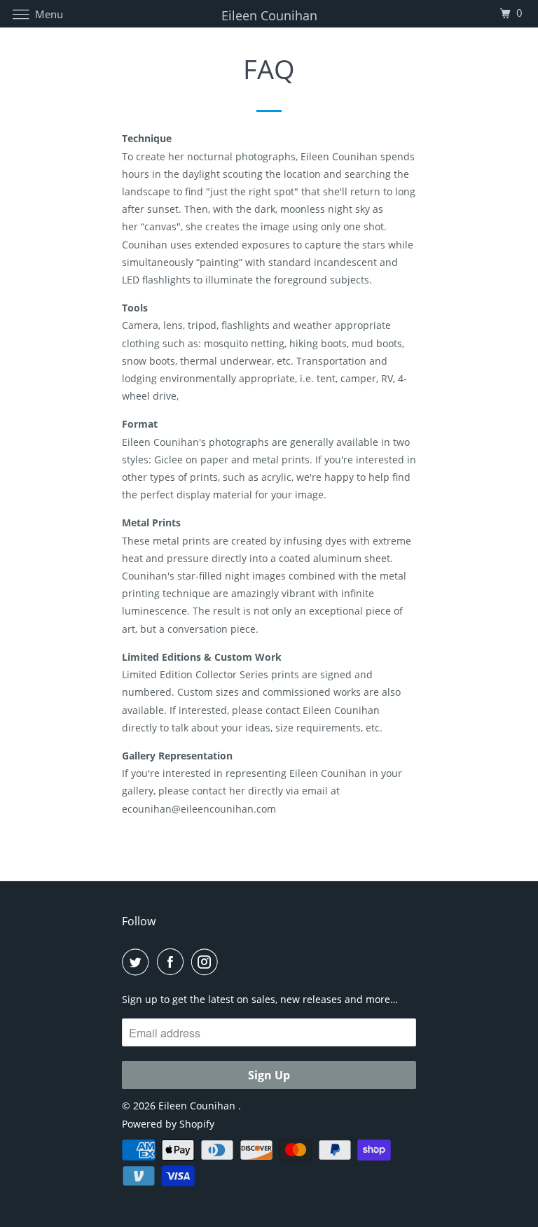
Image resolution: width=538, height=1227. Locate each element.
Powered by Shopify (168, 1123)
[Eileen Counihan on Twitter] (138, 961)
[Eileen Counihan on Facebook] (173, 961)
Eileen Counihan (198, 1105)
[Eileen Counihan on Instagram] (207, 961)
